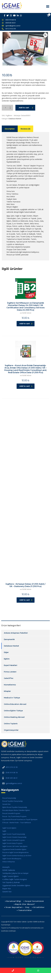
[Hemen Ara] (13, 970)
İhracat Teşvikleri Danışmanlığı (12, 801)
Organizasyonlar (11, 730)
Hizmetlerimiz (10, 685)
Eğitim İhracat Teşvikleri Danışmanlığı (14, 807)
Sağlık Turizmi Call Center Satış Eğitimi (14, 846)
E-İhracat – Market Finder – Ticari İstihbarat (16, 823)
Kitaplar (7, 691)
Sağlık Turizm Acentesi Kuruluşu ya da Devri (16, 856)
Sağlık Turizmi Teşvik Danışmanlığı (13, 834)
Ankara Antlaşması (8, 862)
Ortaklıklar (39, 907)
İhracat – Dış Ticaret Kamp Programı (14, 816)
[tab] (10, 129)
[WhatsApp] (38, 970)
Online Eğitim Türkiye (13, 711)
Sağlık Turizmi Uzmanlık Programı (13, 840)
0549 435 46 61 (10, 23)
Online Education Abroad (15, 704)
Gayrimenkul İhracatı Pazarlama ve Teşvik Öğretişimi (19, 820)
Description (10, 129)
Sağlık (4, 831)
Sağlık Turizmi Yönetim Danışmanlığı (14, 837)
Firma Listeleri (10, 672)
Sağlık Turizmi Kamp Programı (12, 843)
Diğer (6, 652)
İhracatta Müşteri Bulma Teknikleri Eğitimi (16, 810)
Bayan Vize (6, 888)
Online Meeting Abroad (14, 717)
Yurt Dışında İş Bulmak (11, 882)
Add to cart (24, 108)
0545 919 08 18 (10, 20)
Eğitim (6, 659)
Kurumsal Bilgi (13, 901)
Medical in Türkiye (12, 698)
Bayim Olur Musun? (25, 904)
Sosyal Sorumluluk (34, 901)
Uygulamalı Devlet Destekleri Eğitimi (14, 849)
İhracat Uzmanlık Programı (11, 813)
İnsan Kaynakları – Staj (17, 907)
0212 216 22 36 (10, 29)
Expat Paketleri (10, 665)
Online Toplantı (11, 724)
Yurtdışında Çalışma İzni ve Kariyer (15, 873)
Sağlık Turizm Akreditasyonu (11, 859)
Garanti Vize (6, 804)
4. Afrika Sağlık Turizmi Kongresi (14, 879)
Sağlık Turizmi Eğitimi (9, 828)
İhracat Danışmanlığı (9, 798)
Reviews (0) (25, 129)
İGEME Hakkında (8, 870)
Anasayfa (5, 867)
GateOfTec (8, 678)
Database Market (15, 119)
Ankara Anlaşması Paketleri (16, 633)
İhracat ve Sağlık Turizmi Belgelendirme (15, 852)
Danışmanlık (9, 639)
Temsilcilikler (25, 910)
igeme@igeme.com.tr (12, 26)
